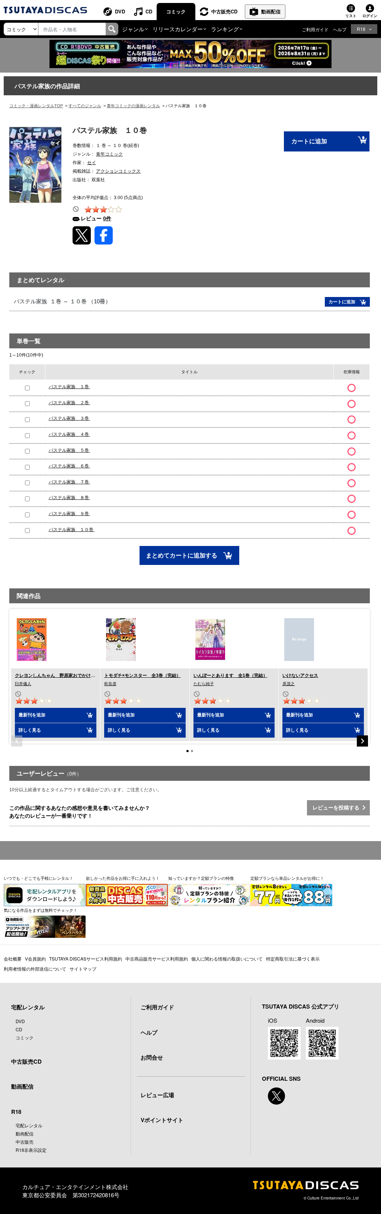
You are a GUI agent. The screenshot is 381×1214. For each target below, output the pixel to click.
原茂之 (288, 683)
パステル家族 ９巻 (69, 513)
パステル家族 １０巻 (72, 529)
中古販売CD (224, 11)
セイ (91, 162)
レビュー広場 (157, 1095)
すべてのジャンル (84, 105)
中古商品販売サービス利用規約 (156, 958)
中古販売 (24, 1141)
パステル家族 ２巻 (69, 402)
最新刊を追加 (32, 715)
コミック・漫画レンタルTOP (36, 105)
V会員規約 (35, 958)
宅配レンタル (29, 1125)
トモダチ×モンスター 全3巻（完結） (142, 675)
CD (148, 11)
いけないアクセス (300, 675)
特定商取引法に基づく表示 (293, 958)
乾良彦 (110, 683)
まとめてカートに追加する (182, 555)
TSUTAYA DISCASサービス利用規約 (85, 958)
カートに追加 (309, 141)
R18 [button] (361, 29)
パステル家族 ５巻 (69, 450)
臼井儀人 (23, 683)
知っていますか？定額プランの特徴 (201, 878)
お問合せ (152, 1057)
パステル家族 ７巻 (69, 482)
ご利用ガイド (315, 29)
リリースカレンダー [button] (178, 29)
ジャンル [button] (133, 29)
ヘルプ (339, 29)
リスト (350, 15)
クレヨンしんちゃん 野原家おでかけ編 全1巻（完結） (72, 675)
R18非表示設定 (31, 1150)
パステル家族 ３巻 (69, 418)
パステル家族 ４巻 (69, 434)
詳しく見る (30, 730)
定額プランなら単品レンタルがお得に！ (287, 878)
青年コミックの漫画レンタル (133, 105)
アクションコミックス (118, 171)
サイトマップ (83, 968)
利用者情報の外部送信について (35, 968)
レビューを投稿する (337, 808)
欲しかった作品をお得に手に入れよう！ (123, 878)
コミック (176, 11)
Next (362, 741)
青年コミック (109, 154)
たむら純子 (203, 683)
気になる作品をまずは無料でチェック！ (40, 910)
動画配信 (271, 11)
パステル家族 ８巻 (69, 497)
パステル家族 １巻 (69, 386)
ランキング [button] (225, 29)
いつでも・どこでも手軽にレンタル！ (38, 878)
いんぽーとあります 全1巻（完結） (230, 675)
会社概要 (13, 958)
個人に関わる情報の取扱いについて (227, 958)
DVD (120, 11)
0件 (107, 218)
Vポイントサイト (162, 1120)
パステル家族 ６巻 (69, 466)
